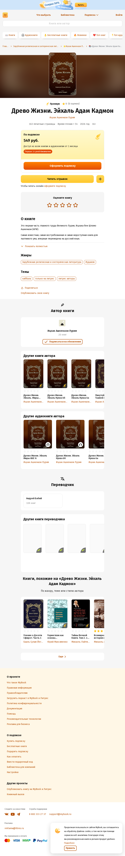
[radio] (49, 205)
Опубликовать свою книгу (35, 293)
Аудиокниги (31, 35)
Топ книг (100, 35)
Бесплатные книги (57, 35)
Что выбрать (43, 15)
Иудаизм (90, 262)
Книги (12, 35)
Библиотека (67, 15)
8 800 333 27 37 (37, 814)
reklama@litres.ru (14, 828)
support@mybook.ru (60, 814)
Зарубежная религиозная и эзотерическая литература (51, 262)
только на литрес (44, 278)
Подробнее (69, 843)
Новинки (81, 35)
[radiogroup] (62, 205)
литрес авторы (66, 278)
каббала (26, 278)
